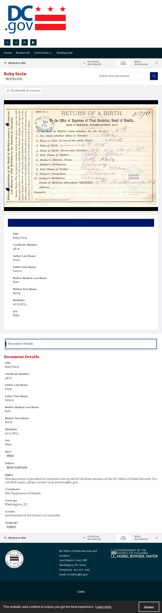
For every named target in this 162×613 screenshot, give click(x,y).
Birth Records (14, 79)
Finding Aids (65, 53)
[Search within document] (154, 76)
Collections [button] (41, 53)
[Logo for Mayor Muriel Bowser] (134, 553)
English (11, 527)
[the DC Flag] (35, 19)
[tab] (81, 223)
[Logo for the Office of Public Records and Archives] (14, 558)
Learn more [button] (103, 606)
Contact (81, 591)
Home (8, 53)
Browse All (23, 53)
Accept (149, 606)
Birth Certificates (17, 468)
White (10, 456)
